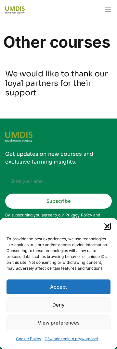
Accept (58, 287)
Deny (58, 305)
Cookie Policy (29, 338)
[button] (107, 226)
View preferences (59, 323)
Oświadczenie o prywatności (71, 338)
